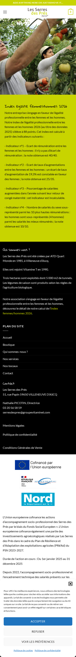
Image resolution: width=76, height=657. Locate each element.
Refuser (38, 631)
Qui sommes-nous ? (15, 351)
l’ (50, 308)
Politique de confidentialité (48, 650)
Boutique (9, 344)
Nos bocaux (10, 366)
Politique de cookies (23, 650)
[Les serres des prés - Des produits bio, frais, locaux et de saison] (38, 12)
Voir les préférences (38, 641)
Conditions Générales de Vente (22, 447)
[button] (70, 584)
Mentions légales (13, 425)
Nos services (11, 359)
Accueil (7, 337)
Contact (8, 373)
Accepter (38, 621)
